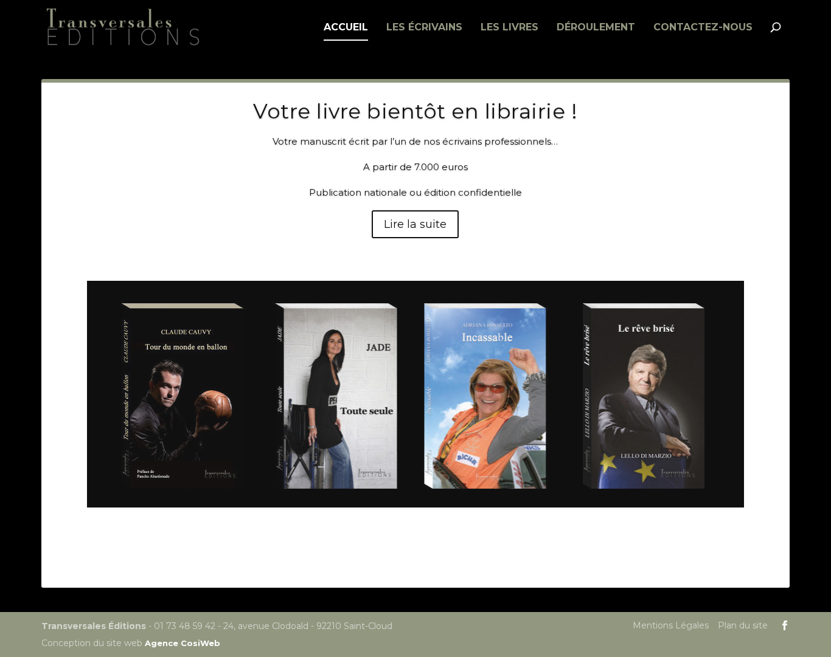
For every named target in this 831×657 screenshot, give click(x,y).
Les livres (509, 27)
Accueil (346, 27)
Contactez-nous (703, 27)
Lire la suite (415, 224)
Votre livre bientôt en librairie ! (415, 111)
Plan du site (743, 625)
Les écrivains (424, 27)
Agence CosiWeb (182, 643)
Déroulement (596, 27)
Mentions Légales (671, 625)
